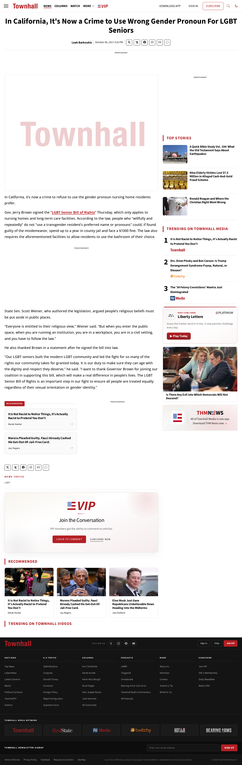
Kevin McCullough (91, 679)
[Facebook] (126, 643)
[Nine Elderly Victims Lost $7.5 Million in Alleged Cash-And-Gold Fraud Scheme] (175, 180)
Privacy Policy (30, 759)
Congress (48, 673)
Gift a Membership (208, 673)
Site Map (82, 759)
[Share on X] (129, 42)
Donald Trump (50, 679)
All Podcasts (127, 698)
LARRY (124, 666)
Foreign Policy (50, 692)
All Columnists (89, 705)
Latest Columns (12, 679)
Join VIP (230, 643)
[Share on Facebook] (145, 42)
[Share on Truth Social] (137, 42)
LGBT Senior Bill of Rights (73, 212)
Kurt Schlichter (90, 666)
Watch (8, 685)
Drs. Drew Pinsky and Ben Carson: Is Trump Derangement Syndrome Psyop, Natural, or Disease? (198, 265)
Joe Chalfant (118, 613)
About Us (164, 666)
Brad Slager (88, 685)
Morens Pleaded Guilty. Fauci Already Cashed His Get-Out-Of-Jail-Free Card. (80, 604)
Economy (48, 685)
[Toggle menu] (6, 6)
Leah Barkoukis (82, 42)
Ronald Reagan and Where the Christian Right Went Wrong (209, 200)
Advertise (164, 673)
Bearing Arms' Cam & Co (133, 685)
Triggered (126, 673)
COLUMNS (60, 6)
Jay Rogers (65, 613)
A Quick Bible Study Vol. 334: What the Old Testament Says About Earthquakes (212, 150)
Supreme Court (51, 705)
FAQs (216, 643)
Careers (164, 679)
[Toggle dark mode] (236, 6)
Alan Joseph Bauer (91, 692)
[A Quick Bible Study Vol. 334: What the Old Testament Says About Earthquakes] (175, 154)
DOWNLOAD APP (170, 6)
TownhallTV (10, 698)
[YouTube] (134, 643)
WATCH (75, 6)
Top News (9, 666)
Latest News (10, 673)
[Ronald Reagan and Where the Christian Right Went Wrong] (175, 206)
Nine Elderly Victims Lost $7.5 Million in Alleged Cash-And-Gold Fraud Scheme (211, 176)
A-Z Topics (50, 657)
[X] (111, 643)
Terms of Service (12, 759)
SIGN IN (193, 6)
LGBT (7, 482)
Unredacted (127, 679)
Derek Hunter (14, 613)
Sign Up (229, 747)
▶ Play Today (179, 336)
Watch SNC (204, 685)
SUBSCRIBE (213, 6)
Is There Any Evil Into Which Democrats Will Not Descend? (197, 396)
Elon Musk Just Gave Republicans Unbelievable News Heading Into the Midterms (133, 604)
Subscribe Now (100, 539)
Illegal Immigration (53, 698)
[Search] (228, 6)
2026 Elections (50, 666)
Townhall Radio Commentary (136, 692)
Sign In (203, 643)
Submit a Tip (166, 685)
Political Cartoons (13, 692)
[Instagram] (119, 643)
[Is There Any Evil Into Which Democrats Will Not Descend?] (200, 369)
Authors (8, 705)
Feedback (45, 759)
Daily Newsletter (207, 679)
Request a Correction (64, 759)
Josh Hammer (89, 698)
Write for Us (166, 692)
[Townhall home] (18, 643)
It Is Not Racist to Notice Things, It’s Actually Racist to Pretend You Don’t (29, 604)
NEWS (47, 6)
